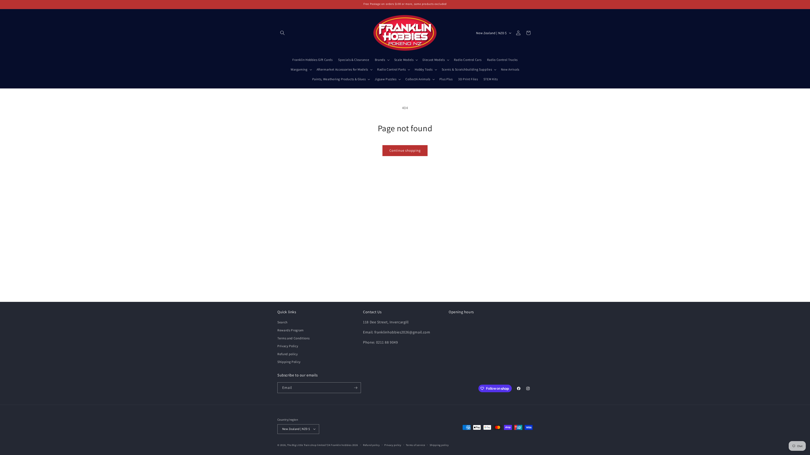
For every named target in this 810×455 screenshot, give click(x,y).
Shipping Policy (289, 362)
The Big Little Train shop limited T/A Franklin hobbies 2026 (322, 445)
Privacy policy (392, 445)
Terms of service (415, 445)
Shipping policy (439, 445)
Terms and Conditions (293, 338)
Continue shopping (405, 150)
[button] (282, 33)
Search (282, 322)
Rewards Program (290, 330)
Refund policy (287, 354)
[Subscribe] (356, 387)
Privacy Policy (287, 346)
